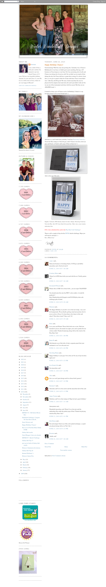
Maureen (51, 307)
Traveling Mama (54, 353)
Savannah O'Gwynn (54, 286)
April (24, 462)
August (25, 405)
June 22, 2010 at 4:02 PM (58, 348)
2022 (22, 359)
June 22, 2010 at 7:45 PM (58, 381)
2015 (22, 378)
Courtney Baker (53, 273)
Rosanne (51, 433)
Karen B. (51, 340)
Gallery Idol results (27, 432)
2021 (22, 362)
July (24, 408)
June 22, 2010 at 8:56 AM (58, 302)
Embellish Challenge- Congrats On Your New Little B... (31, 418)
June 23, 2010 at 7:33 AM (58, 401)
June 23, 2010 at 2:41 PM (58, 416)
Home (66, 447)
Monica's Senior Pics (28, 456)
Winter (33, 64)
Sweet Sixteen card (27, 422)
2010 (22, 392)
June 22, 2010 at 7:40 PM (58, 371)
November (26, 397)
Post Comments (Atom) (58, 456)
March (25, 465)
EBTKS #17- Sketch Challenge (31, 438)
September (26, 402)
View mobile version (66, 450)
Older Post (84, 447)
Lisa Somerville (53, 365)
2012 (22, 386)
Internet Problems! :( (28, 453)
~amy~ (51, 261)
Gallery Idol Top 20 (27, 450)
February (25, 467)
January (25, 470)
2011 (22, 389)
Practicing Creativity (79, 139)
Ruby (50, 323)
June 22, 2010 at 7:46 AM (58, 281)
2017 (22, 373)
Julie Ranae (52, 421)
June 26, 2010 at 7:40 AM (58, 439)
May (24, 459)
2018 (22, 370)
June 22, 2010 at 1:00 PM (58, 336)
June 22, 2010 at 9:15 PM (58, 391)
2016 (22, 375)
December (26, 394)
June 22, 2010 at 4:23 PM (58, 360)
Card (51, 251)
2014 (22, 381)
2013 (22, 384)
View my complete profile (27, 85)
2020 (22, 365)
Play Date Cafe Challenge (73, 230)
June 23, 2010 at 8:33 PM (58, 429)
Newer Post (48, 447)
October (25, 399)
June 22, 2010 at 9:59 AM (58, 319)
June (24, 410)
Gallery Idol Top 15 (27, 440)
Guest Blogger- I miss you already (31, 435)
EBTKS (67, 233)
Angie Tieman (53, 396)
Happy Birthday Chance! (29, 425)
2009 (22, 473)
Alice (51, 375)
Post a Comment (49, 443)
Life (55, 251)
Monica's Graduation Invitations (31, 448)
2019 (22, 367)
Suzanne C (52, 386)
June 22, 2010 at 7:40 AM (58, 268)
